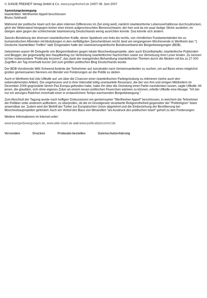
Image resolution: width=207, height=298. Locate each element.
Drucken (39, 133)
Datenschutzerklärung (114, 133)
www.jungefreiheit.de (75, 4)
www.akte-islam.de (59, 123)
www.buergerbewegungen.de (25, 123)
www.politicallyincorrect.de (97, 123)
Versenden (12, 133)
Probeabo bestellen (71, 133)
